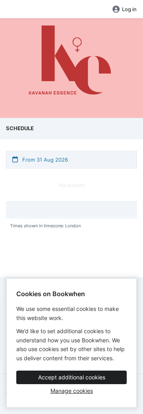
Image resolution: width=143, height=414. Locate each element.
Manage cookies (71, 390)
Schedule (20, 128)
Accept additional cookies (71, 377)
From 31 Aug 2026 (44, 159)
